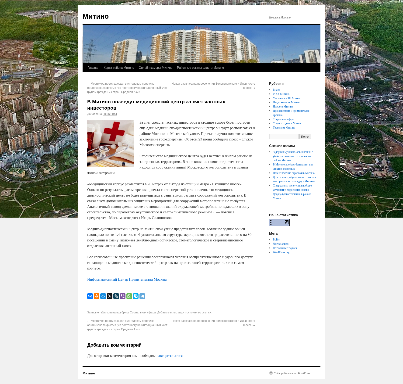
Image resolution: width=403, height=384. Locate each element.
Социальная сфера (143, 312)
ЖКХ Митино (281, 94)
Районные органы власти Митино (200, 67)
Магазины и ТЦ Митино (287, 98)
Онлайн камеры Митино (155, 67)
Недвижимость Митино (286, 102)
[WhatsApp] (129, 296)
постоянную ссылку (198, 312)
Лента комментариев (285, 248)
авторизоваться (170, 355)
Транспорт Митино (284, 127)
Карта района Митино (119, 67)
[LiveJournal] (116, 296)
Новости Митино (283, 106)
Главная (93, 67)
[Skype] (136, 296)
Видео (276, 89)
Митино (96, 16)
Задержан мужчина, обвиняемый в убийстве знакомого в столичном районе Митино (293, 156)
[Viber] (122, 296)
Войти (276, 239)
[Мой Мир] (103, 296)
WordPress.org (281, 252)
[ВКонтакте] (90, 296)
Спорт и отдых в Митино (287, 123)
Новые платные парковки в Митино (294, 173)
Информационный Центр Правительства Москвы (127, 279)
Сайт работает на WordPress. (292, 373)
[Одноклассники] (96, 296)
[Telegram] (142, 296)
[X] (109, 296)
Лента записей (281, 243)
